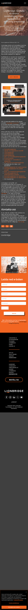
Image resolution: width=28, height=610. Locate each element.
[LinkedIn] (14, 397)
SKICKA (14, 313)
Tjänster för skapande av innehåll (13, 150)
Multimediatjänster (9, 155)
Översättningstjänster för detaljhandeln (15, 177)
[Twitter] (17, 397)
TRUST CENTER (12, 354)
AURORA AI (12, 346)
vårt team (4, 193)
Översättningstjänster (10, 149)
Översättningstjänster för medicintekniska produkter (11, 173)
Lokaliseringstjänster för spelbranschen (15, 167)
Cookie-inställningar (14, 603)
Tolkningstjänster (9, 152)
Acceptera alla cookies (14, 607)
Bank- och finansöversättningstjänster (15, 171)
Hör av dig (21, 221)
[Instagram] (10, 397)
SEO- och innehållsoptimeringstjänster (15, 156)
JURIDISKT (14, 402)
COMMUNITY (12, 366)
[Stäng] (26, 592)
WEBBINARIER (12, 357)
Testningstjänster (9, 153)
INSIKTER (11, 356)
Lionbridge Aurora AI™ (12, 123)
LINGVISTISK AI (13, 338)
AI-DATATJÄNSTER (13, 339)
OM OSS (11, 352)
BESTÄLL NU (14, 380)
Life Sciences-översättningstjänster (14, 162)
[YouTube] (21, 397)
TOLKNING (11, 341)
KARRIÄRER (12, 364)
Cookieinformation (18, 600)
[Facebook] (6, 397)
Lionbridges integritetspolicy (18, 322)
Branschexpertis (8, 158)
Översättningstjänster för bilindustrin (14, 176)
